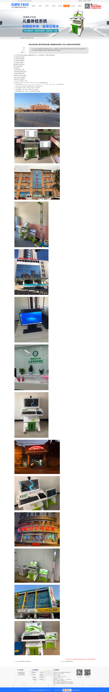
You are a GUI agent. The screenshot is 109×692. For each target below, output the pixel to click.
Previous (1, 23)
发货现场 (41, 674)
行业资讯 (73, 5)
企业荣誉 (60, 5)
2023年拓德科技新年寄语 (68, 661)
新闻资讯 (41, 677)
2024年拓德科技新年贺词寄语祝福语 (24, 661)
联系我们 (80, 5)
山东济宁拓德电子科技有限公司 (34, 690)
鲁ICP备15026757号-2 (59, 690)
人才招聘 (53, 5)
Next (108, 23)
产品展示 (47, 5)
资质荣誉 (34, 677)
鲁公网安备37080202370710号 (46, 690)
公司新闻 (66, 5)
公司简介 (40, 5)
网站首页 (34, 5)
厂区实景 (34, 679)
